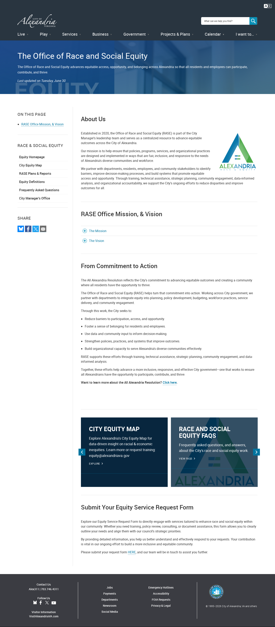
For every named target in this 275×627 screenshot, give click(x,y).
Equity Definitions (32, 182)
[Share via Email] (43, 229)
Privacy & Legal (161, 605)
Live (21, 34)
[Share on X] (35, 229)
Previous (82, 452)
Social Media (109, 612)
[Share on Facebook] (28, 229)
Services (70, 34)
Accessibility (161, 593)
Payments (109, 593)
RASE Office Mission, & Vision (42, 124)
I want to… (245, 34)
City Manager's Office (34, 198)
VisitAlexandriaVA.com (43, 616)
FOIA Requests (161, 599)
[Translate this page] (268, 5)
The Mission (97, 231)
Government (134, 34)
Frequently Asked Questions (39, 190)
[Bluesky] (21, 229)
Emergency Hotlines (161, 587)
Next (256, 452)
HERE (132, 552)
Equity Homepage (31, 157)
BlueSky (35, 603)
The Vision (96, 241)
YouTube (54, 603)
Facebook (40, 603)
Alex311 (34, 589)
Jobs (109, 587)
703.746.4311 (50, 589)
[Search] (253, 21)
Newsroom (109, 605)
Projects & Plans (175, 34)
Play (44, 34)
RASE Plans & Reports (35, 173)
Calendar (213, 34)
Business (100, 34)
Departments (109, 599)
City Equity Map (30, 165)
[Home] (37, 21)
